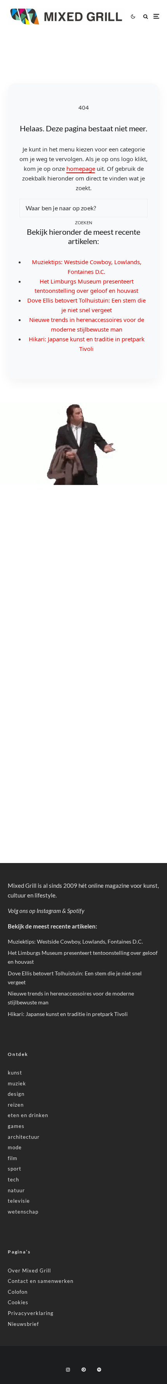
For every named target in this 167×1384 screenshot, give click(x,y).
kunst (15, 1072)
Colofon (18, 1292)
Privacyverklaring (31, 1313)
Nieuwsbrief (23, 1324)
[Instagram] (68, 1370)
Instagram (49, 910)
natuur (16, 1190)
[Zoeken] (146, 16)
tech (13, 1179)
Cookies (18, 1302)
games (16, 1126)
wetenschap (23, 1212)
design (16, 1094)
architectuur (24, 1137)
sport (14, 1169)
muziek (17, 1083)
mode (15, 1147)
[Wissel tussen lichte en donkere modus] (133, 16)
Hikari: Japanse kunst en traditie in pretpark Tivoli (68, 1014)
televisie (19, 1201)
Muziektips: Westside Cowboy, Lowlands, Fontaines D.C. (75, 941)
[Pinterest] (83, 1370)
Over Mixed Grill (29, 1270)
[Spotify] (99, 1370)
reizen (16, 1105)
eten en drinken (28, 1115)
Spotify (75, 910)
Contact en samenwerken (40, 1281)
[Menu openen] (156, 16)
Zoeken (83, 222)
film (12, 1158)
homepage (80, 168)
